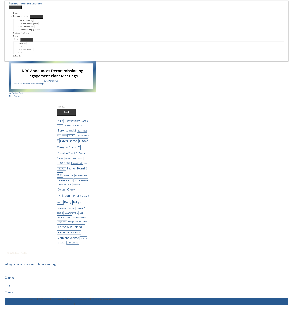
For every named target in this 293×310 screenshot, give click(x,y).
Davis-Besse (68, 141)
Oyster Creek (66, 189)
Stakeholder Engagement (29, 29)
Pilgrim (78, 202)
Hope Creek (64, 162)
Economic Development (28, 23)
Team (20, 46)
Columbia (71, 136)
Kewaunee (68, 175)
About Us (22, 43)
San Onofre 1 (71, 213)
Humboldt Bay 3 (77, 163)
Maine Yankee (81, 180)
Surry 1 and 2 (62, 222)
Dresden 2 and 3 (67, 153)
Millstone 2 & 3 (64, 184)
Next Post (14, 96)
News (15, 36)
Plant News (53, 81)
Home (15, 13)
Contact (21, 52)
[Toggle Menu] (36, 17)
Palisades (64, 195)
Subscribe (17, 56)
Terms (58, 304)
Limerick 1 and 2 (65, 180)
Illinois (85, 163)
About (15, 39)
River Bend (71, 208)
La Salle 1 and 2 (81, 175)
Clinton (64, 136)
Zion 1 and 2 (72, 243)
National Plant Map (21, 33)
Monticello (76, 185)
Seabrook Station (79, 217)
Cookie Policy (80, 304)
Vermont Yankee (68, 238)
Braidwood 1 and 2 (73, 125)
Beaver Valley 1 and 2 (76, 120)
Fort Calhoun (78, 158)
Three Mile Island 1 (71, 227)
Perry (67, 202)
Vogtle (84, 238)
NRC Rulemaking (25, 20)
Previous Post (16, 93)
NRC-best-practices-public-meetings (29, 84)
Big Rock (60, 125)
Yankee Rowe (61, 243)
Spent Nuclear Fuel (26, 26)
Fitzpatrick (68, 158)
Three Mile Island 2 (69, 232)
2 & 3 (60, 121)
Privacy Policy (68, 304)
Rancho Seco (62, 208)
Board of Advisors (26, 49)
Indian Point (61, 169)
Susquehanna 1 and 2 (78, 221)
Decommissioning (20, 16)
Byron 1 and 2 (67, 130)
